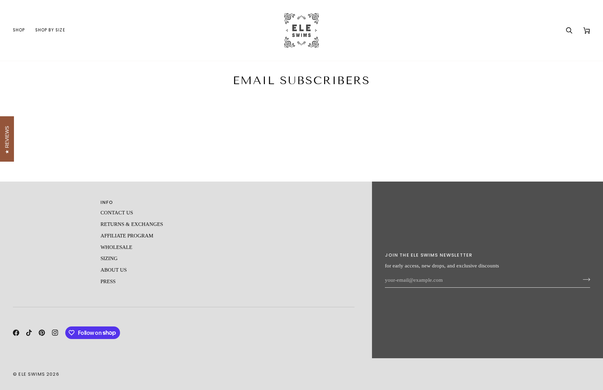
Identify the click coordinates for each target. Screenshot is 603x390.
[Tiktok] (29, 333)
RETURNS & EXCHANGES (131, 224)
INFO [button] (106, 202)
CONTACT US (116, 212)
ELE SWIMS (31, 374)
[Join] (584, 279)
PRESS (108, 281)
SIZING (109, 258)
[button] (21, 30)
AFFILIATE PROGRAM (126, 235)
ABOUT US (113, 270)
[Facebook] (16, 333)
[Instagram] (55, 333)
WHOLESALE (116, 247)
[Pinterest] (42, 333)
